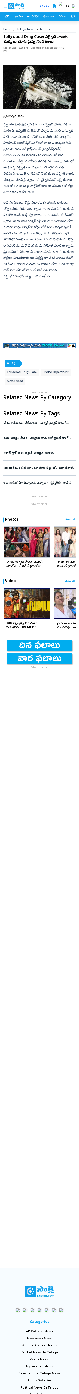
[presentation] (8, 541)
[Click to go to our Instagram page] (39, 1310)
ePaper (46, 6)
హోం (7, 17)
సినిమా (62, 17)
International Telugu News (39, 1374)
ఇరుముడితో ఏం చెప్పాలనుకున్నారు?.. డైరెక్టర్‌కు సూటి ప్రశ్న (38, 483)
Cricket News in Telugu (39, 1353)
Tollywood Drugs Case (22, 372)
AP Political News (39, 1331)
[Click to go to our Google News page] (61, 1310)
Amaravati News (40, 1339)
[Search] (54, 6)
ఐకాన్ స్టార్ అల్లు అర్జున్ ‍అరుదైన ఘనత (39, 453)
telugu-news (26, 29)
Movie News (15, 381)
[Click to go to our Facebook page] (18, 1310)
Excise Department (56, 372)
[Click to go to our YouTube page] (47, 1310)
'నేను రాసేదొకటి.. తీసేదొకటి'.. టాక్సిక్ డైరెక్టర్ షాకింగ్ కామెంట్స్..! (38, 423)
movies (45, 29)
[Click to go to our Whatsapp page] (25, 1310)
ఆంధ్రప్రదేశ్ (33, 17)
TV (67, 6)
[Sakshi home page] (39, 1291)
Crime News (39, 1360)
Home (7, 29)
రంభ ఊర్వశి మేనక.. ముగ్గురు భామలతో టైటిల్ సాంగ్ (37, 438)
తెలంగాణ (48, 17)
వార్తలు (19, 17)
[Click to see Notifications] (73, 6)
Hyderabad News (39, 1367)
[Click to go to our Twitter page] (32, 1310)
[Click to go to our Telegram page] (54, 1310)
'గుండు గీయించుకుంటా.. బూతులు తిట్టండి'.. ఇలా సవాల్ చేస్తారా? (38, 468)
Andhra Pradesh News (39, 1346)
